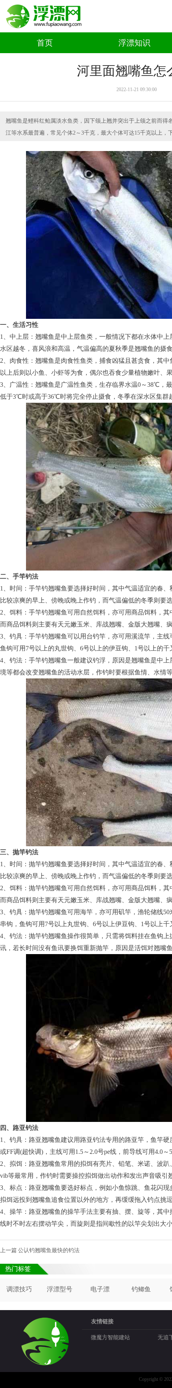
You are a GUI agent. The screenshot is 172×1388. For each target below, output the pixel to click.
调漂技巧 (19, 1289)
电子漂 (100, 1289)
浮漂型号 (59, 1289)
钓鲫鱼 (141, 1289)
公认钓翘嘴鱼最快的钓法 (49, 1250)
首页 (45, 42)
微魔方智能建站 (110, 1337)
